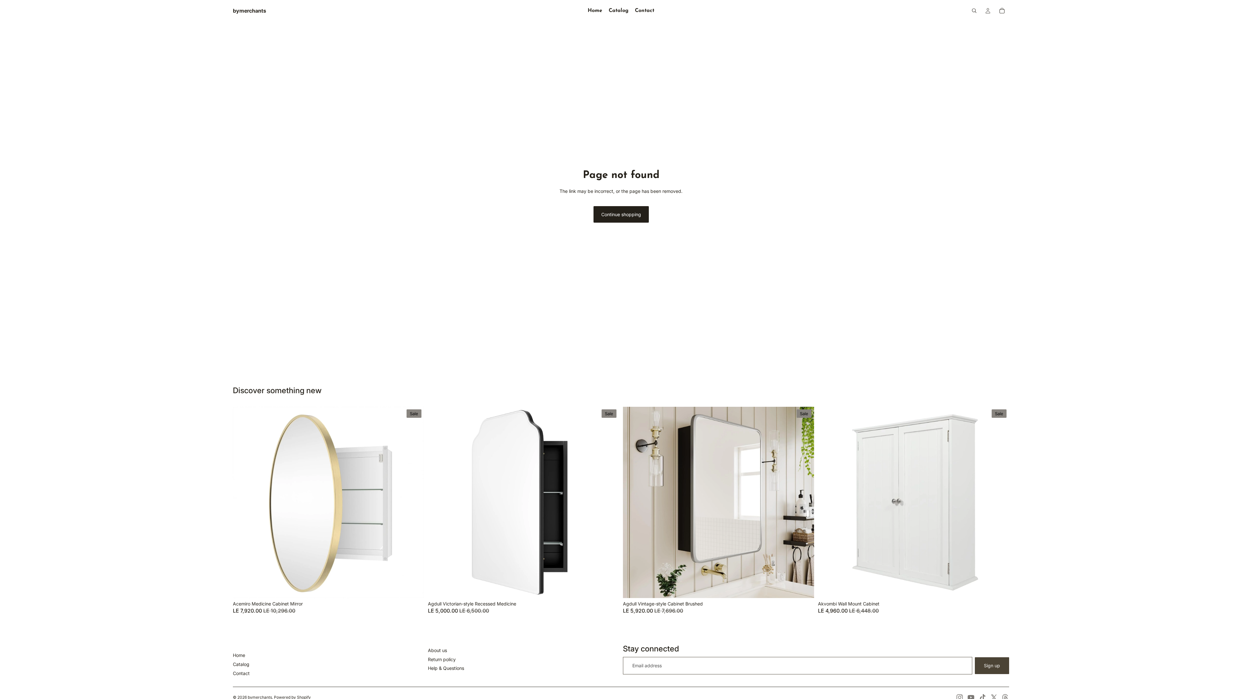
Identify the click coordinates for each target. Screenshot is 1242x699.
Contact (241, 673)
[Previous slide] (242, 502)
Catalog (241, 664)
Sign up (992, 665)
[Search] (974, 11)
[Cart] (1002, 11)
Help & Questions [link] (446, 668)
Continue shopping (621, 214)
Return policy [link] (442, 659)
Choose (419, 588)
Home (239, 655)
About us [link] (437, 650)
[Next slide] (414, 502)
